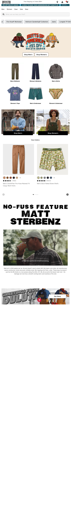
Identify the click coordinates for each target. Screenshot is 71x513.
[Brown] (4, 178)
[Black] (14, 178)
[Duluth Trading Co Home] (6, 2)
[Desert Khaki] (17, 178)
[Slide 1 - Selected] (33, 194)
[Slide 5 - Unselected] (36, 194)
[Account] (62, 2)
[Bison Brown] (11, 178)
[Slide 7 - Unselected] (37, 194)
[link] (28, 55)
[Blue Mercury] (51, 178)
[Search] (3, 14)
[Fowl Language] (38, 178)
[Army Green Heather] (41, 178)
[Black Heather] (45, 178)
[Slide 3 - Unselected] (34, 194)
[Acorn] (7, 178)
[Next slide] (67, 195)
